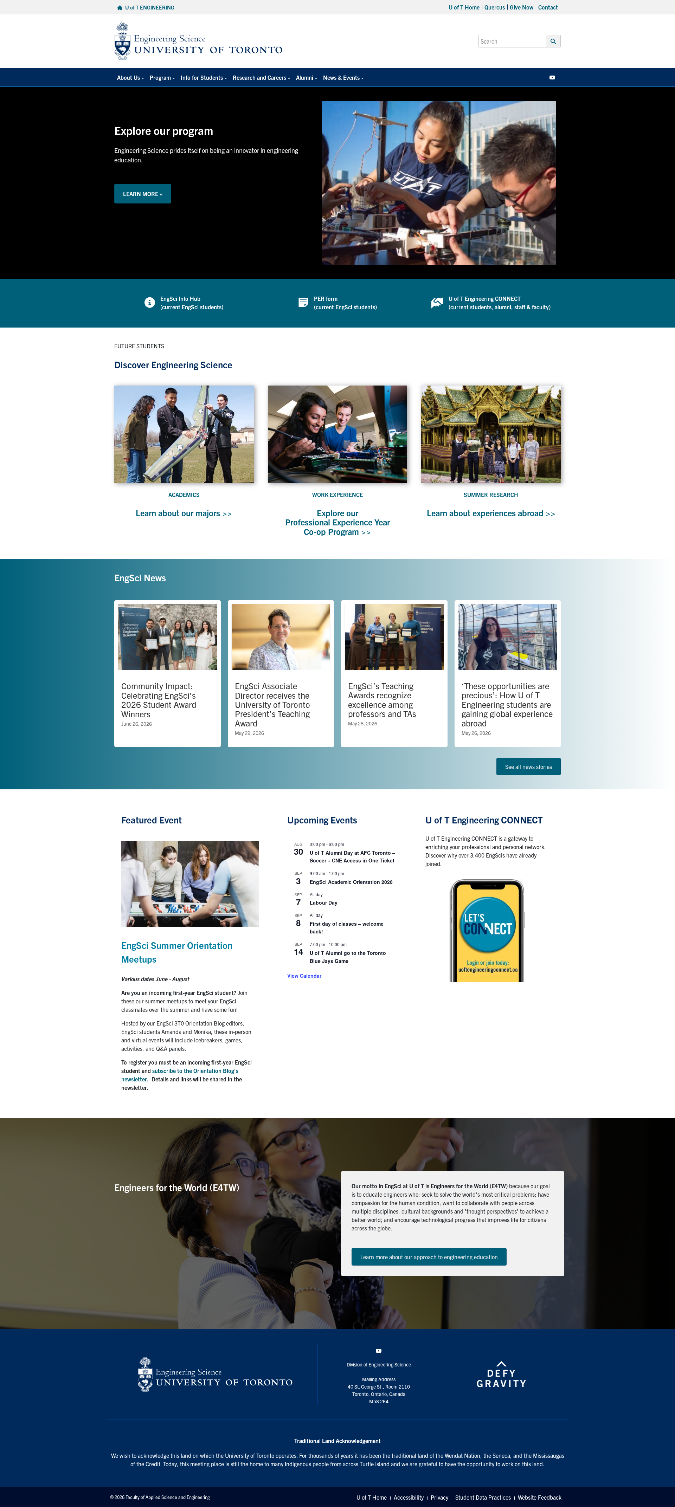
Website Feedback (539, 1497)
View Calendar (304, 975)
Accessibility (409, 1497)
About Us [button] (128, 77)
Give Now (521, 7)
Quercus (494, 7)
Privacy (439, 1497)
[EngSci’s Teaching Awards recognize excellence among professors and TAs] (394, 673)
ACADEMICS (184, 494)
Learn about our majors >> (184, 512)
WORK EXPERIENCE (337, 494)
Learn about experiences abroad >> (491, 512)
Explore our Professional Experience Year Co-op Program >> (337, 522)
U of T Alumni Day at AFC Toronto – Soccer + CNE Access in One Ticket (352, 856)
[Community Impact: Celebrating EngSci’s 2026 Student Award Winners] (167, 673)
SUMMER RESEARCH (491, 494)
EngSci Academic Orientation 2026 (351, 881)
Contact (548, 7)
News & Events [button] (341, 77)
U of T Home (464, 7)
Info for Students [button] (202, 77)
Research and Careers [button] (259, 77)
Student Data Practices (483, 1497)
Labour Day (324, 902)
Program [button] (160, 77)
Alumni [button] (304, 77)
